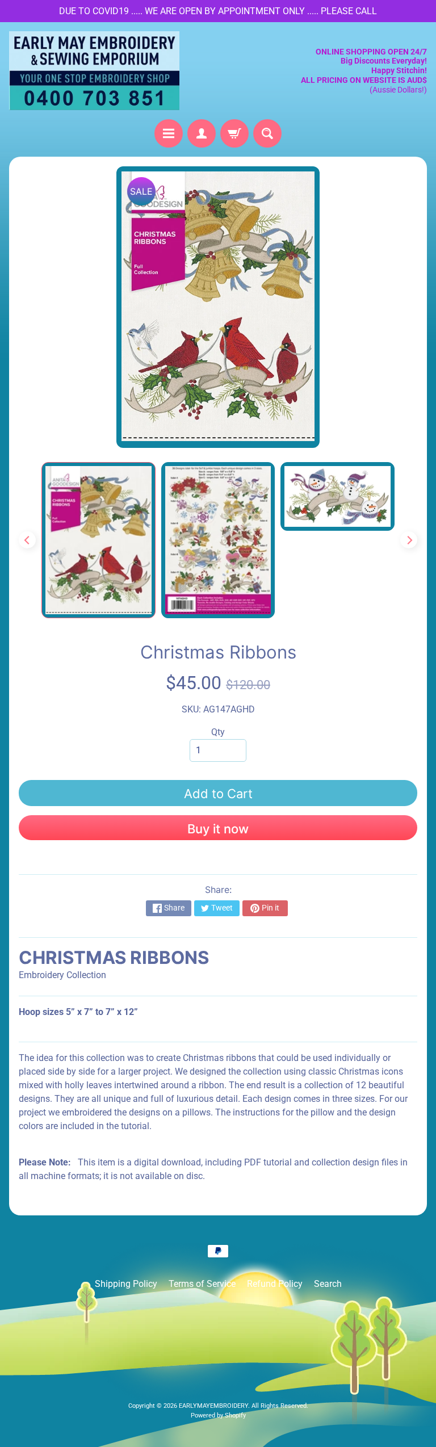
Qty (218, 732)
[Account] (201, 133)
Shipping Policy (126, 1283)
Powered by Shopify (218, 1415)
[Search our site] (267, 133)
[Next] (408, 539)
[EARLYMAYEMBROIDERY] (94, 70)
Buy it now (218, 828)
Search (328, 1283)
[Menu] (168, 133)
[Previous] (27, 539)
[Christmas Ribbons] (98, 540)
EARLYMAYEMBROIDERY (213, 1406)
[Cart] (234, 133)
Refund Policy (275, 1283)
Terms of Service (202, 1283)
